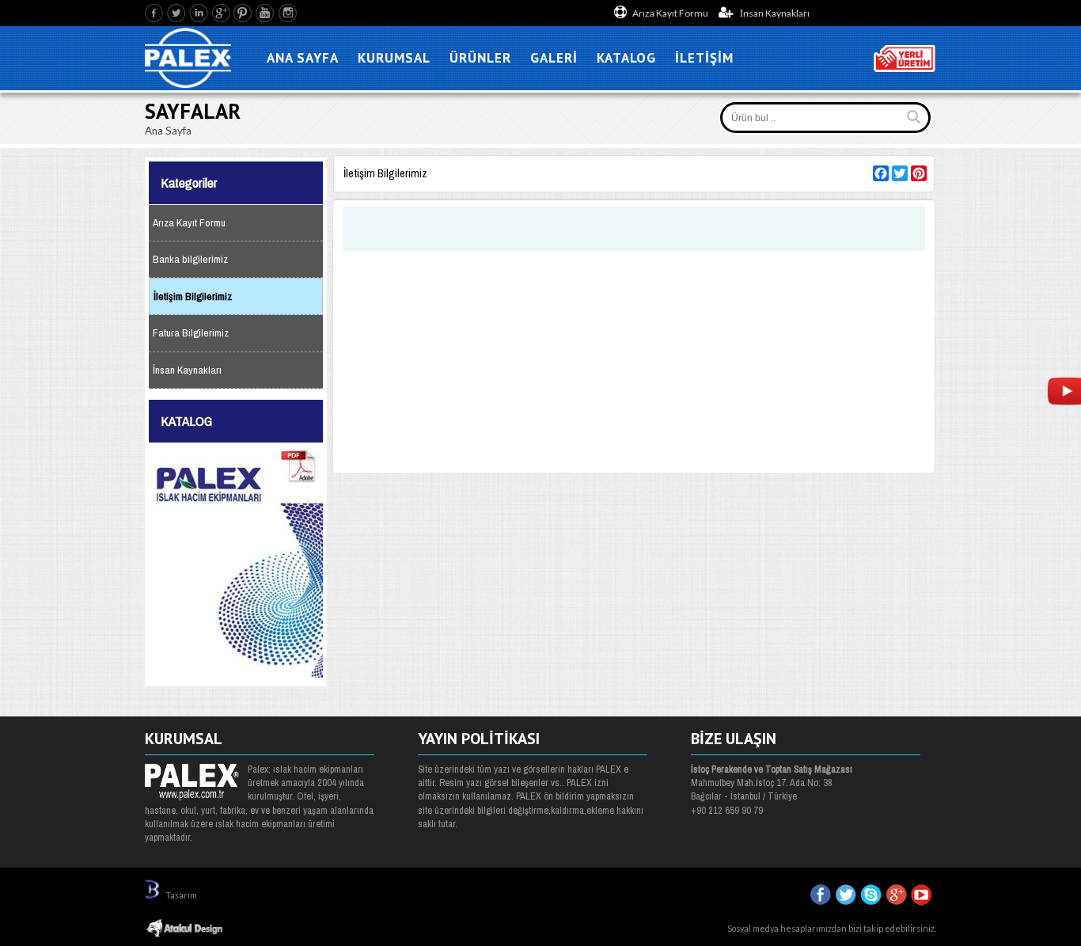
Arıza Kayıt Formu (670, 13)
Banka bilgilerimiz (190, 259)
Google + (221, 13)
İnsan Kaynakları (774, 13)
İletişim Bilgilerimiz (193, 296)
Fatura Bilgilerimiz (191, 333)
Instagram (288, 13)
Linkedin (199, 13)
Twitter (177, 13)
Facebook (155, 13)
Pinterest (243, 13)
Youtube (265, 13)
